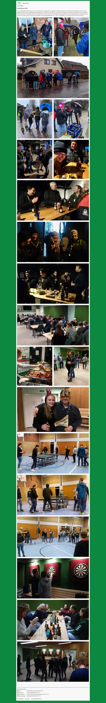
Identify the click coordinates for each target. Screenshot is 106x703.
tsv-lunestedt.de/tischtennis (36, 698)
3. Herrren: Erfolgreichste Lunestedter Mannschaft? (36, 694)
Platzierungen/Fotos (22, 695)
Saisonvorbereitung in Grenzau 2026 (33, 690)
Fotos (19, 690)
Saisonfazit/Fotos (21, 694)
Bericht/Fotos (20, 692)
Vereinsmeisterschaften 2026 (32, 695)
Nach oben (27, 698)
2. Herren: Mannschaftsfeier (31, 692)
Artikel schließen (25, 3)
